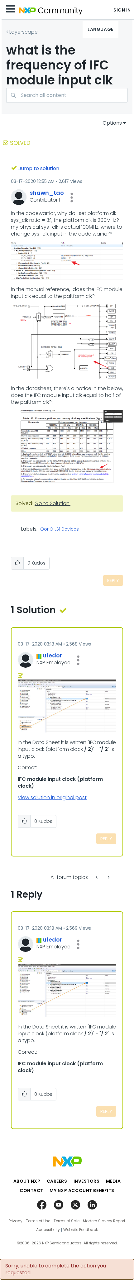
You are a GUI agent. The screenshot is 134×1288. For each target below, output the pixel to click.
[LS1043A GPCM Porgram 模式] (108, 877)
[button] (71, 197)
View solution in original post (52, 797)
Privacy (15, 1221)
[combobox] (67, 95)
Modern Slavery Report (104, 1221)
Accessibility (48, 1230)
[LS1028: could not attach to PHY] (97, 877)
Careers (57, 1181)
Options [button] (112, 122)
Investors (87, 1181)
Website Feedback (80, 1230)
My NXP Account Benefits (82, 1190)
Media (113, 1181)
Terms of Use (38, 1221)
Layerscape (23, 32)
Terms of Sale (66, 1221)
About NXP (27, 1181)
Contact (31, 1190)
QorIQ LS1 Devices (59, 529)
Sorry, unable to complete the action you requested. (55, 1269)
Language (100, 29)
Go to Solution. (52, 503)
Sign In (122, 10)
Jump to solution (38, 168)
